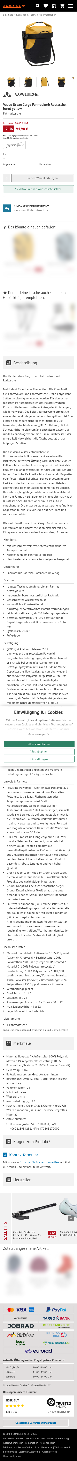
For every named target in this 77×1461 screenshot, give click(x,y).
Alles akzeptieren (39, 744)
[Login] (54, 5)
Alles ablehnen (39, 751)
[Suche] (37, 5)
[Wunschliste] (45, 5)
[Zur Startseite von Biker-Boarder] (14, 6)
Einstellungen (39, 759)
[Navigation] (70, 5)
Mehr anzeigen (37, 734)
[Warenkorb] (62, 5)
